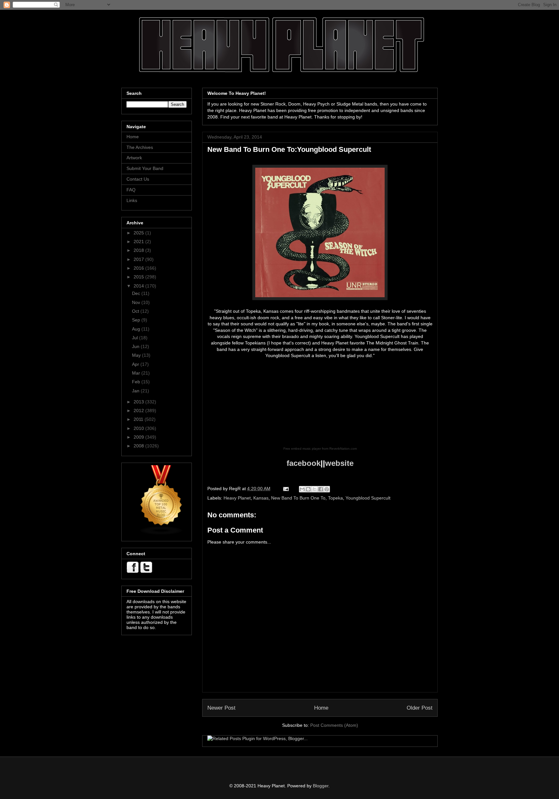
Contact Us (137, 179)
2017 (139, 259)
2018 (139, 250)
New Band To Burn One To (298, 498)
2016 (139, 268)
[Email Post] (285, 488)
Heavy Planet (237, 498)
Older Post (420, 708)
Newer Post (221, 708)
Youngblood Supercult (367, 498)
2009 (139, 437)
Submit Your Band (144, 168)
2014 (139, 285)
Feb (136, 381)
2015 (139, 276)
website (339, 463)
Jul (135, 337)
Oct (136, 311)
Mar (136, 373)
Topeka (335, 498)
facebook (304, 463)
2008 (139, 445)
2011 (139, 419)
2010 (139, 428)
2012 (139, 410)
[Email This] (302, 489)
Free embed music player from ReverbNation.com (320, 448)
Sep (136, 319)
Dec (136, 293)
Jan (136, 390)
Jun (136, 346)
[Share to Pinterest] (326, 489)
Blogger (320, 785)
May (137, 355)
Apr (136, 364)
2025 (139, 232)
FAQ (131, 189)
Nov (136, 302)
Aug (136, 329)
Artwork (134, 157)
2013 (139, 401)
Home (321, 708)
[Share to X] (314, 489)
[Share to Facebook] (320, 489)
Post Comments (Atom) (334, 725)
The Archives (139, 147)
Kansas (261, 498)
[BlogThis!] (308, 489)
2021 (139, 241)
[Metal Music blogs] (161, 533)
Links (131, 200)
